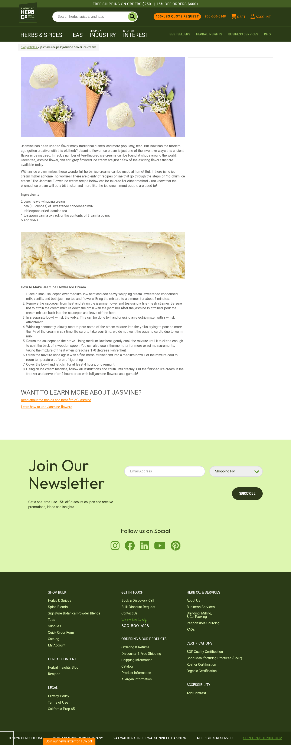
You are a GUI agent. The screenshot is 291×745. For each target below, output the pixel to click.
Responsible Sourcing (203, 623)
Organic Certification (202, 671)
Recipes (54, 674)
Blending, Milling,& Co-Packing (199, 615)
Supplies (54, 626)
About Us (193, 600)
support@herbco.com (262, 738)
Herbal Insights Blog (63, 667)
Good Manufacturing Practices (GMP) (214, 658)
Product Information (136, 673)
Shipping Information (136, 660)
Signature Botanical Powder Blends (74, 613)
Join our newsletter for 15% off (69, 741)
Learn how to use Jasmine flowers (46, 407)
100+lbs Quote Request (177, 16)
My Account (56, 645)
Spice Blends (58, 607)
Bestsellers (180, 34)
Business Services (243, 34)
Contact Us (129, 613)
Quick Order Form (61, 632)
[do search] (132, 17)
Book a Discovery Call (137, 600)
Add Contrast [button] (196, 693)
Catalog (53, 639)
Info (267, 34)
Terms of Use (58, 702)
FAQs (191, 629)
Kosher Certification (201, 664)
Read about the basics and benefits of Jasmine (56, 400)
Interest (136, 33)
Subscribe (247, 493)
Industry (103, 33)
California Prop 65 (61, 709)
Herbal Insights (209, 34)
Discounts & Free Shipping (141, 654)
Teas (76, 35)
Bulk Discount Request (138, 607)
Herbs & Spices (41, 35)
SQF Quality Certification (205, 652)
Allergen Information (136, 679)
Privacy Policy (58, 696)
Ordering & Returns (135, 647)
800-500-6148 (215, 16)
